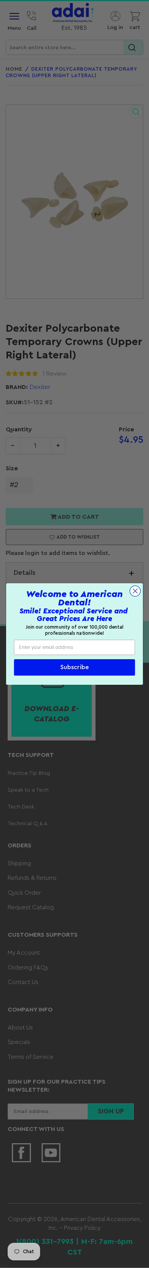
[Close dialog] (135, 591)
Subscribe (74, 668)
